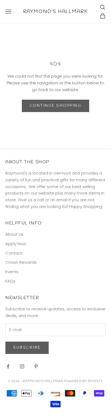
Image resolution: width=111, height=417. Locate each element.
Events (11, 271)
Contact (13, 253)
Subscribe (27, 347)
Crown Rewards (21, 262)
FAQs (10, 281)
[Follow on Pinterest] (36, 366)
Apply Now (15, 243)
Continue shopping (56, 105)
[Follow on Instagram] (22, 366)
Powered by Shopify (83, 381)
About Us (14, 234)
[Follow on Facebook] (8, 366)
